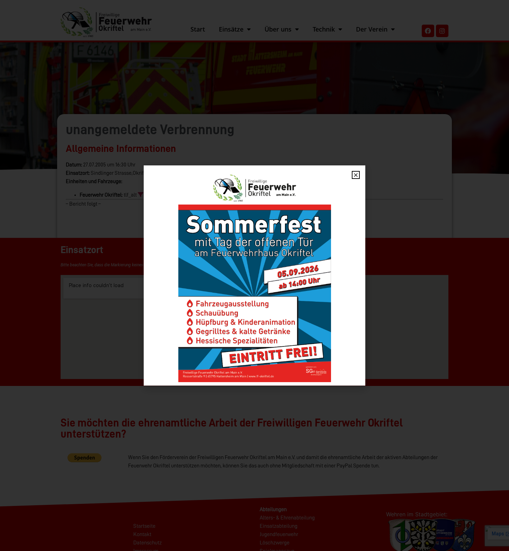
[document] (254, 275)
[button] (355, 175)
